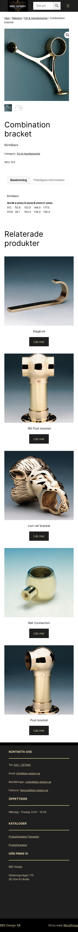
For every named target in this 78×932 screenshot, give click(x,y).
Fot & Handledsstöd (36, 18)
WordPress (70, 925)
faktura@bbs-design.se (34, 790)
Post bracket (39, 720)
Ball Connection (39, 623)
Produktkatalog (18, 844)
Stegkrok (39, 331)
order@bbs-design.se (38, 781)
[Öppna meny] (68, 6)
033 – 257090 (22, 764)
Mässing (17, 18)
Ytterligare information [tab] (49, 180)
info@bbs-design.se (28, 773)
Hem (7, 18)
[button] (67, 35)
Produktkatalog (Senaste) (24, 836)
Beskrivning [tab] (18, 180)
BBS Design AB (10, 925)
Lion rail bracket (39, 526)
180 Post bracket (39, 428)
